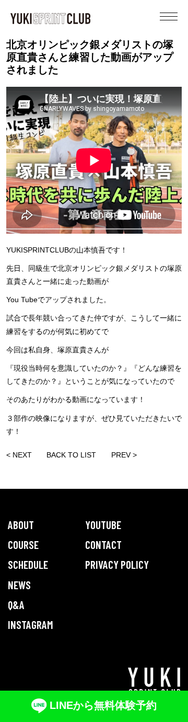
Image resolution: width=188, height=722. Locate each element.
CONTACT (103, 544)
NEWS (19, 584)
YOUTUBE (103, 524)
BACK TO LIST (71, 455)
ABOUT (21, 524)
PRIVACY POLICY (117, 564)
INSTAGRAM (30, 624)
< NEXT (19, 455)
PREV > (124, 455)
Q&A (16, 604)
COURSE (23, 544)
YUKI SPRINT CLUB (50, 18)
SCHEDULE (28, 564)
